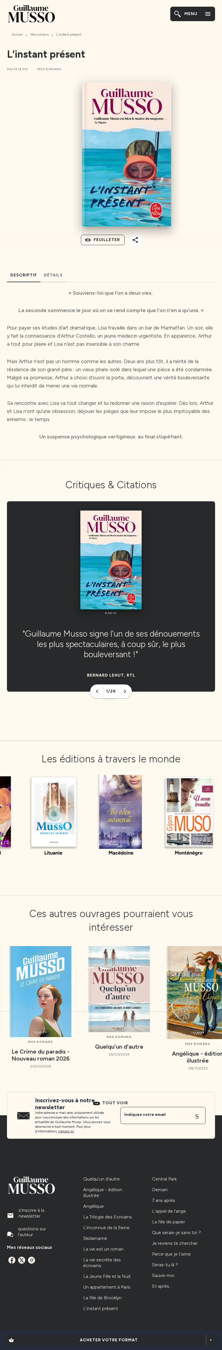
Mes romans (39, 34)
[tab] (23, 275)
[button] (49, 69)
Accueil (17, 34)
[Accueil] (31, 14)
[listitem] (12, 1260)
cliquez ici (66, 1131)
